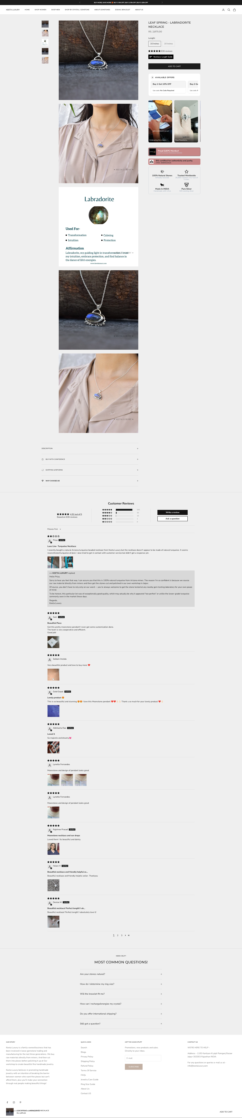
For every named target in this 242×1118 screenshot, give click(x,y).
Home (27, 10)
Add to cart (174, 66)
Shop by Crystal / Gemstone (77, 10)
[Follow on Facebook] (7, 1102)
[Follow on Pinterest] (20, 1102)
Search (84, 1047)
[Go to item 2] (45, 33)
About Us (85, 1088)
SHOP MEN (55, 10)
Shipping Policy (88, 1061)
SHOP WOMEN (40, 10)
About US (139, 10)
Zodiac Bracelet (122, 10)
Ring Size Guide (88, 1084)
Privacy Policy (87, 1056)
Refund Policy (87, 1065)
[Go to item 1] (45, 24)
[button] (154, 51)
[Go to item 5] (45, 60)
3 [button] (121, 935)
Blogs (83, 1052)
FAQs (83, 1075)
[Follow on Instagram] (14, 1102)
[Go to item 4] (45, 51)
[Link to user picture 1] (53, 562)
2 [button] (117, 935)
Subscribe (134, 1066)
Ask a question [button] (172, 518)
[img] (53, 536)
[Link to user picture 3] (81, 780)
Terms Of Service (88, 1070)
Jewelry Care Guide (89, 1079)
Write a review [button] (172, 512)
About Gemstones (102, 10)
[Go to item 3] (45, 42)
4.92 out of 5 (76, 514)
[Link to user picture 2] (67, 562)
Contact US (86, 1093)
